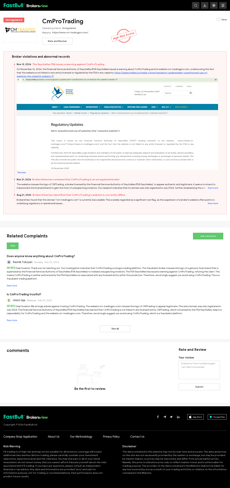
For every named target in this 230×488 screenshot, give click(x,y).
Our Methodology (81, 436)
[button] (214, 5)
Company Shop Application (20, 436)
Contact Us (137, 436)
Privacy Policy (111, 436)
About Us (53, 436)
